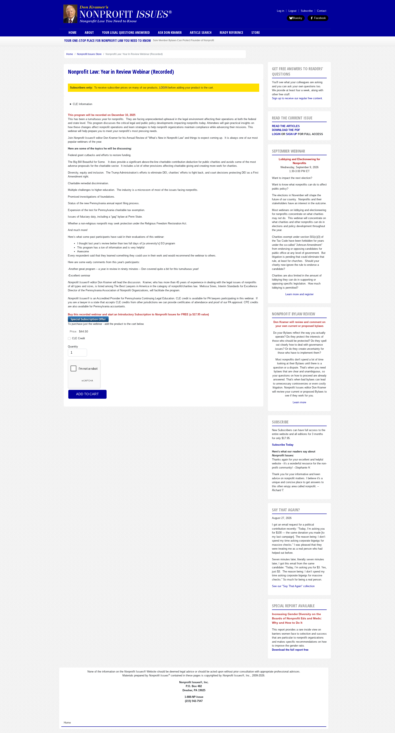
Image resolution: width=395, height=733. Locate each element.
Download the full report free (290, 649)
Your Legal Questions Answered (126, 32)
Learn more (299, 402)
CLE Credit (78, 338)
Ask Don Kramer (170, 32)
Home (73, 32)
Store (255, 32)
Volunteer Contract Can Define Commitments (178, 40)
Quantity (73, 346)
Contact (321, 10)
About (89, 32)
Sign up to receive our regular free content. (297, 98)
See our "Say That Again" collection (293, 586)
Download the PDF (286, 130)
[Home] (129, 13)
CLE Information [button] (82, 104)
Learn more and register (299, 294)
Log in (280, 10)
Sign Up (291, 134)
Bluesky (297, 18)
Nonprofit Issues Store (89, 54)
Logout (292, 10)
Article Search (200, 32)
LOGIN (163, 87)
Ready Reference (231, 32)
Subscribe (307, 10)
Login (276, 134)
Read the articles (286, 126)
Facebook (319, 18)
